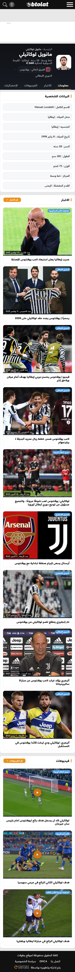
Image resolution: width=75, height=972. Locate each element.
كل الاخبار (14, 200)
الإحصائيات (11, 85)
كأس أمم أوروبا (62, 834)
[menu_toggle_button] (70, 4)
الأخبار (47, 85)
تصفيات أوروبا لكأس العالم (58, 892)
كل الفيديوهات (16, 760)
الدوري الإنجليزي (62, 514)
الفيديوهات (30, 85)
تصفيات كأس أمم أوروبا (59, 211)
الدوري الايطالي (62, 269)
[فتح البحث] (5, 4)
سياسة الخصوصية (25, 961)
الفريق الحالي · (32, 69)
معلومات (63, 85)
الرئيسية (48, 49)
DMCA (43, 961)
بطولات (21, 955)
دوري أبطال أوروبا (61, 452)
